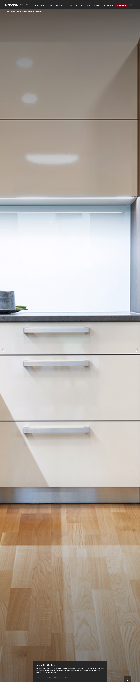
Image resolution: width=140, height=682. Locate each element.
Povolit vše (40, 677)
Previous (3, 350)
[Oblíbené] (131, 5)
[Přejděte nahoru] (136, 678)
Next (137, 350)
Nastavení (49, 677)
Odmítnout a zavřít (61, 677)
